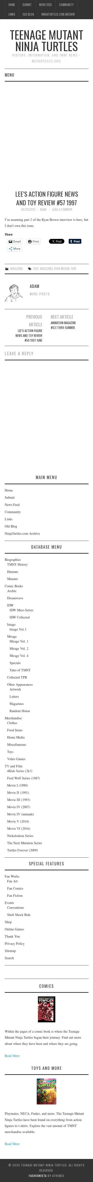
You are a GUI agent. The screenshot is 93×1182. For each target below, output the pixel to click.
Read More (12, 1055)
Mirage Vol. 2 (19, 648)
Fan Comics (15, 888)
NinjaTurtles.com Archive (58, 14)
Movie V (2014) (18, 821)
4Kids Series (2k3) (19, 771)
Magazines (16, 268)
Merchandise (13, 718)
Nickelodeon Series (20, 835)
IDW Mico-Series (21, 610)
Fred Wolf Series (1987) (23, 778)
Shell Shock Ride (19, 914)
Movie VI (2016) (18, 828)
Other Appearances (20, 684)
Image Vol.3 (18, 629)
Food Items (14, 730)
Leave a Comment (62, 209)
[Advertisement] (46, 131)
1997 (36, 268)
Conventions (15, 907)
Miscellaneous (16, 744)
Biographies (13, 559)
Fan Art (12, 881)
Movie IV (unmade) (20, 814)
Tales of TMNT (20, 670)
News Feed (45, 4)
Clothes (12, 723)
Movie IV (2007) (18, 807)
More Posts (40, 294)
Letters (14, 696)
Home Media (16, 737)
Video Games (16, 759)
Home (12, 4)
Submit (27, 4)
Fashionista (38, 1175)
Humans (12, 571)
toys (73, 268)
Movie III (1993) (18, 799)
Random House (20, 711)
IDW (10, 605)
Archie (11, 590)
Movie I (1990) (17, 785)
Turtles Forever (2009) (22, 850)
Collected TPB (17, 677)
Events (9, 902)
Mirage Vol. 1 (19, 641)
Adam (43, 209)
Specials (15, 663)
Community (66, 4)
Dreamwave (15, 598)
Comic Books (14, 586)
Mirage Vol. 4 (19, 655)
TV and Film (13, 766)
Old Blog (28, 14)
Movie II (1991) (18, 792)
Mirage (12, 636)
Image (11, 624)
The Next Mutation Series (24, 843)
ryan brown (61, 268)
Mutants (12, 578)
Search (9, 958)
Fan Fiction (15, 895)
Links (12, 14)
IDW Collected (20, 617)
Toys (10, 751)
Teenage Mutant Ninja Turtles (46, 40)
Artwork (15, 689)
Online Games (14, 929)
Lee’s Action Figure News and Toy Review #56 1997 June (29, 335)
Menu (9, 75)
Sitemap (10, 950)
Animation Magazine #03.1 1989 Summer (63, 325)
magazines (46, 268)
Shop (8, 922)
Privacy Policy (15, 943)
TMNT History (17, 564)
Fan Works (12, 876)
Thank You (12, 936)
